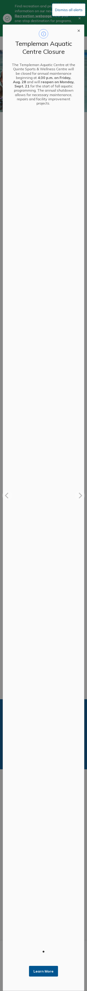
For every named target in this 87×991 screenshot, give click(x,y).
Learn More (43, 971)
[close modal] (78, 30)
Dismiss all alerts (69, 10)
